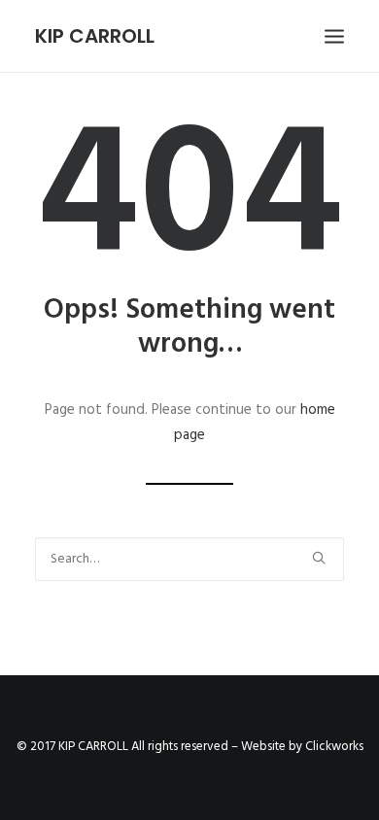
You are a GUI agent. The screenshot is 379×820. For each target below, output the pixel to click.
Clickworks (334, 746)
